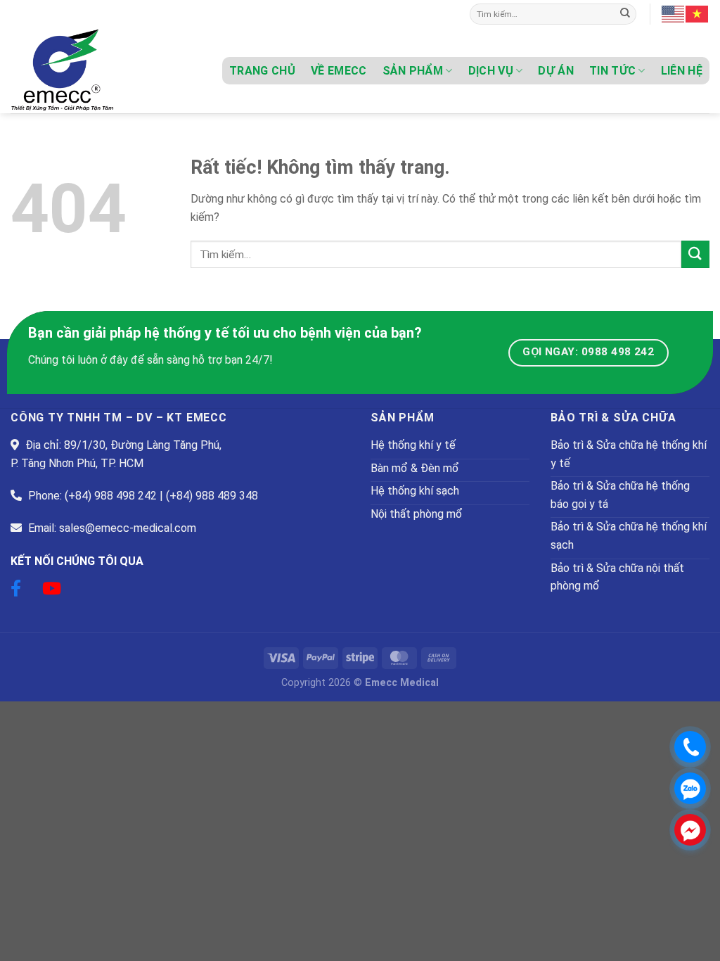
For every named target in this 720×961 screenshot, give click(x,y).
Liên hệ (681, 70)
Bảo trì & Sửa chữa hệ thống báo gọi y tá (620, 495)
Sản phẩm (413, 70)
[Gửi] (625, 14)
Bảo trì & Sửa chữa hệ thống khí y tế (629, 454)
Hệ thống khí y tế (413, 445)
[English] (674, 13)
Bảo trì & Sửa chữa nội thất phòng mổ (617, 577)
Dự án (556, 70)
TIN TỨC (612, 70)
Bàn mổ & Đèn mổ (415, 468)
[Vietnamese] (697, 13)
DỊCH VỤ (490, 70)
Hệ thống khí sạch (415, 490)
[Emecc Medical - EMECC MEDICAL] (81, 70)
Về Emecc (339, 70)
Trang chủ (262, 70)
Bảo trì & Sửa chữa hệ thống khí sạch (629, 536)
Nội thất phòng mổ (417, 514)
